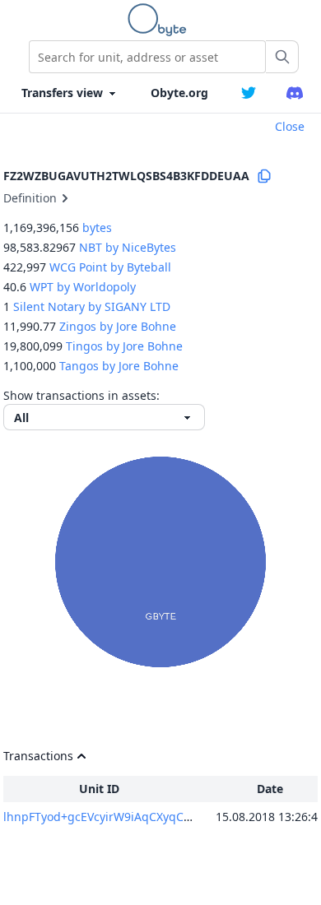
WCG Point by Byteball (110, 267)
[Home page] (160, 19)
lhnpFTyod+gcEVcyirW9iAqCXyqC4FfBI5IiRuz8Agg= (142, 816)
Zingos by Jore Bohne (117, 326)
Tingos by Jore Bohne (124, 346)
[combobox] (147, 56)
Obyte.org (179, 92)
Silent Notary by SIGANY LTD (91, 306)
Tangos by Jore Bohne (119, 366)
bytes (97, 227)
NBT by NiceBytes (127, 247)
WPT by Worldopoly (83, 287)
